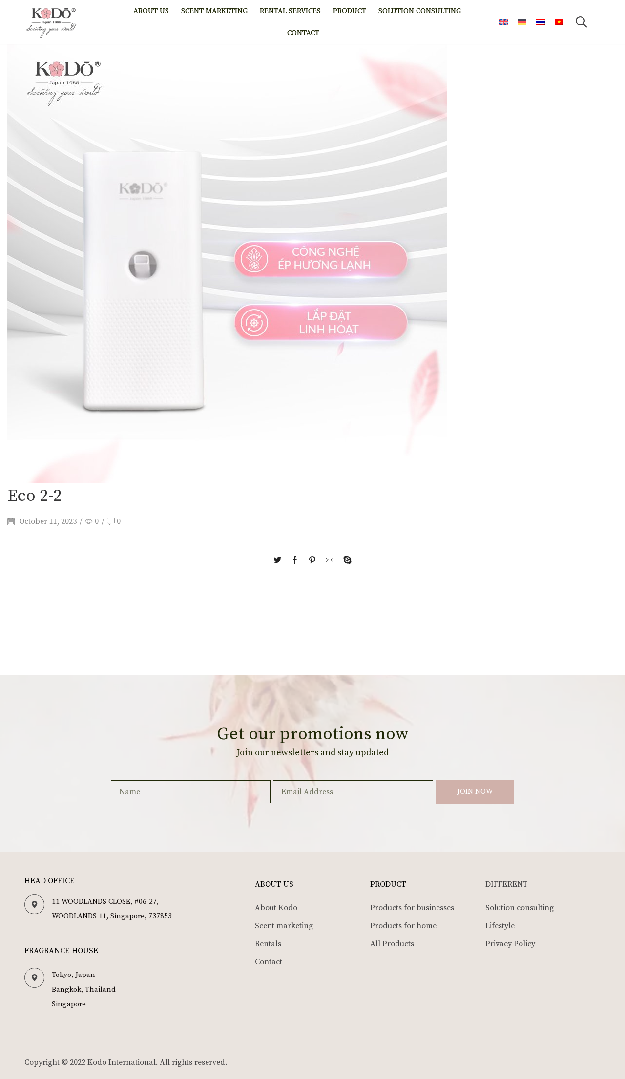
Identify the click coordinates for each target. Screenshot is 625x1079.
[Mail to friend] (329, 561)
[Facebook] (295, 561)
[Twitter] (279, 561)
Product (349, 11)
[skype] (345, 561)
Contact (303, 33)
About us (151, 11)
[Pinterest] (312, 561)
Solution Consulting (419, 11)
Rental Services (290, 11)
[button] (581, 22)
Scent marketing (214, 11)
